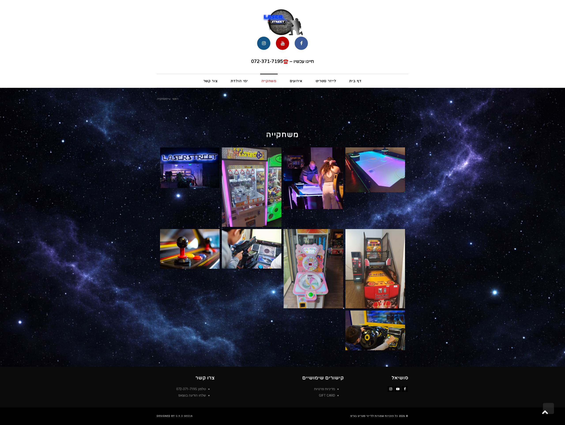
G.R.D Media (184, 416)
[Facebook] (405, 389)
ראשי (175, 98)
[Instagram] (391, 389)
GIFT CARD (327, 395)
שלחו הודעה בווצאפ (192, 395)
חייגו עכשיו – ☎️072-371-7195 (282, 61)
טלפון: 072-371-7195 (191, 389)
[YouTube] (398, 389)
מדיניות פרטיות (324, 389)
